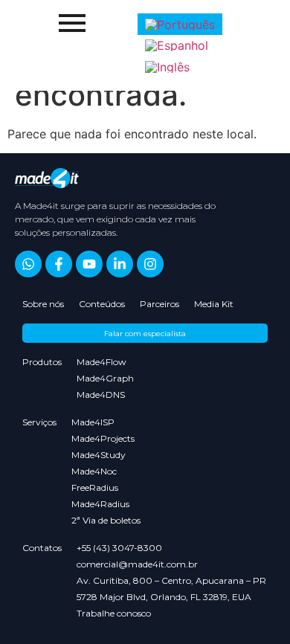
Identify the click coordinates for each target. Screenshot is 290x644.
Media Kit (213, 303)
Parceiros (159, 303)
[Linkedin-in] (119, 264)
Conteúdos (102, 303)
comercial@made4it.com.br (137, 564)
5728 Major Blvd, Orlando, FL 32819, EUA (164, 596)
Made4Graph (105, 378)
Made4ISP (93, 422)
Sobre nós (43, 303)
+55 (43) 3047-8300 (119, 547)
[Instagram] (150, 264)
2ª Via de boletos (106, 520)
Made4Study (98, 454)
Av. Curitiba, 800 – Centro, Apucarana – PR (171, 580)
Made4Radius (100, 503)
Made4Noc (94, 471)
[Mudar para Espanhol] (177, 46)
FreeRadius (94, 487)
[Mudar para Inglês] (167, 66)
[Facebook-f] (58, 264)
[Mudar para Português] (180, 24)
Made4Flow (101, 361)
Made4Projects (103, 438)
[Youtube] (89, 264)
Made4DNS (101, 394)
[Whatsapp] (28, 264)
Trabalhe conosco (114, 613)
